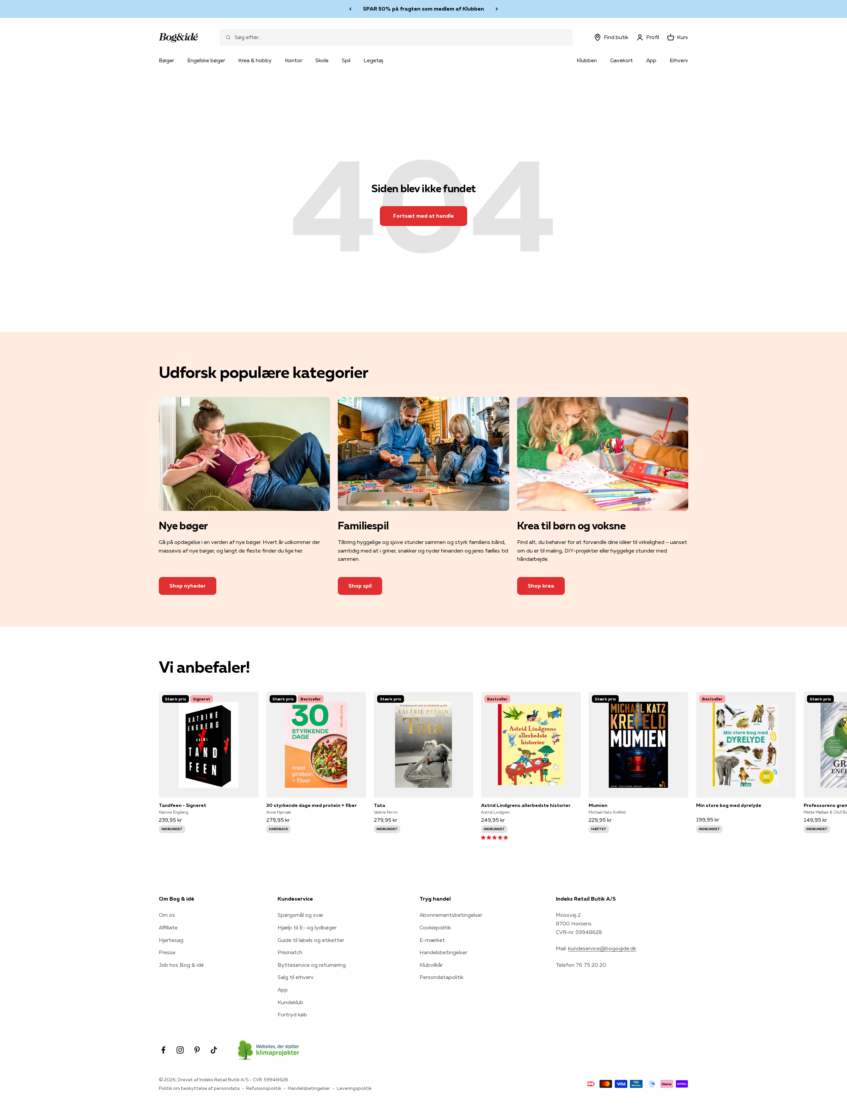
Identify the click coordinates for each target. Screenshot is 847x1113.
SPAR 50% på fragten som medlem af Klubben (423, 8)
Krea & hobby (255, 60)
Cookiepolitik (435, 927)
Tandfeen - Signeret (182, 805)
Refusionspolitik (263, 1088)
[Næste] (497, 9)
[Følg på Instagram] (180, 1050)
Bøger (166, 60)
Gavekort (621, 60)
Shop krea (541, 585)
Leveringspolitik (354, 1088)
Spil (346, 60)
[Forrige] (350, 9)
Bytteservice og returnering (312, 964)
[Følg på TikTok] (213, 1050)
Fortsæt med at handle (423, 215)
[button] (494, 837)
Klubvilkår (431, 964)
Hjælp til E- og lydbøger (307, 927)
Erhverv (679, 60)
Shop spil (360, 585)
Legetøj (373, 60)
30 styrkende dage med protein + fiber (311, 805)
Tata (379, 805)
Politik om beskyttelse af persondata (199, 1088)
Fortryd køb (292, 1014)
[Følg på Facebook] (163, 1050)
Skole (322, 60)
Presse (167, 952)
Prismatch (290, 952)
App (651, 60)
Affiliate (168, 927)
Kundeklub (290, 1002)
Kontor (293, 60)
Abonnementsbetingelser (451, 915)
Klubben (587, 60)
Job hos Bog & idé (181, 964)
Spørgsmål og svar (300, 915)
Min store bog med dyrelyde (728, 805)
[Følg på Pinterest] (197, 1050)
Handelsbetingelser (443, 952)
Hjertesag (171, 940)
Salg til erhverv (296, 977)
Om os (167, 915)
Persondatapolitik (442, 977)
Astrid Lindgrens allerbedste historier (525, 805)
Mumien (598, 805)
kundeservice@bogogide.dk (602, 948)
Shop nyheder (187, 585)
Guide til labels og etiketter (311, 940)
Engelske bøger (206, 60)
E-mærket (432, 940)
